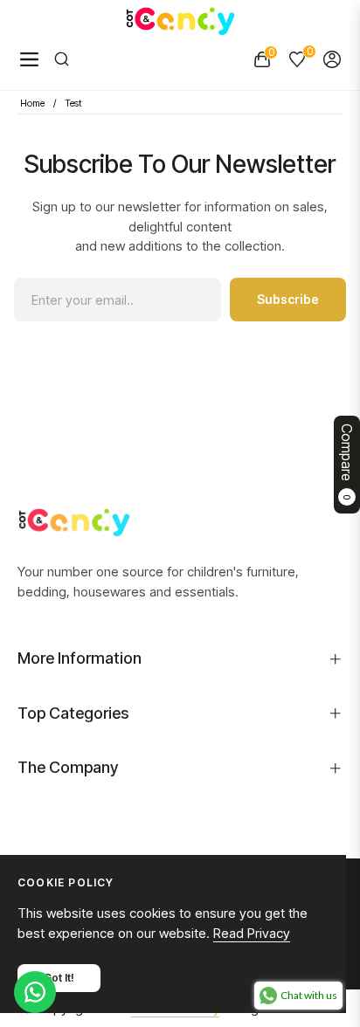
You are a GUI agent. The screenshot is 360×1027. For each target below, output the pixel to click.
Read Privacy (251, 933)
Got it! (59, 977)
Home (32, 103)
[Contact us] (35, 992)
